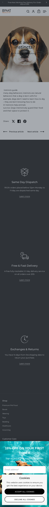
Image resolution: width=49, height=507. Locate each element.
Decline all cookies (24, 499)
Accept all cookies (24, 492)
